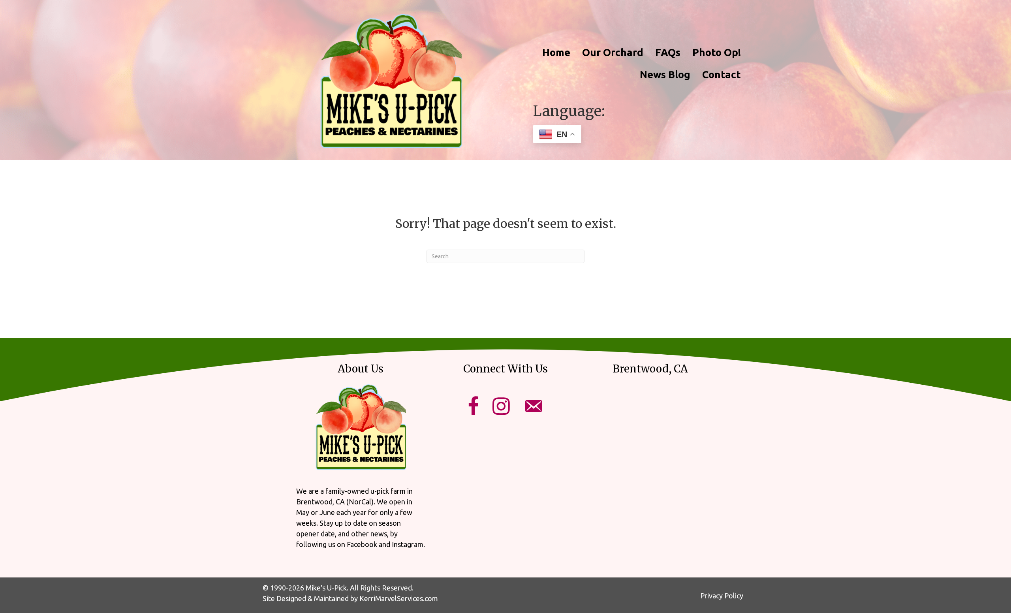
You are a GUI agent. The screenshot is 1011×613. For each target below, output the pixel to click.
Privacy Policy (721, 596)
